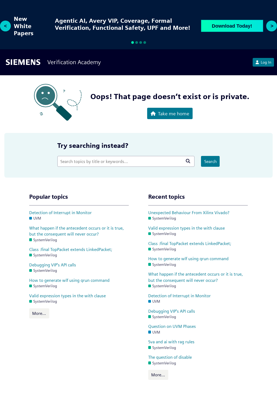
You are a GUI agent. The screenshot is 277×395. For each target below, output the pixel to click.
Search (210, 161)
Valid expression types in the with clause (67, 295)
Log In (266, 62)
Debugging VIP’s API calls (52, 264)
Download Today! (232, 26)
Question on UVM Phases (172, 326)
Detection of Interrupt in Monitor (60, 212)
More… (39, 313)
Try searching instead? (92, 145)
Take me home (173, 113)
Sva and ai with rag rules (171, 341)
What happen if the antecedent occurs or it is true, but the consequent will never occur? (76, 231)
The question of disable (170, 357)
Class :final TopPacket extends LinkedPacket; (70, 249)
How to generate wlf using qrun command (69, 280)
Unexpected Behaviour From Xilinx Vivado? (188, 212)
